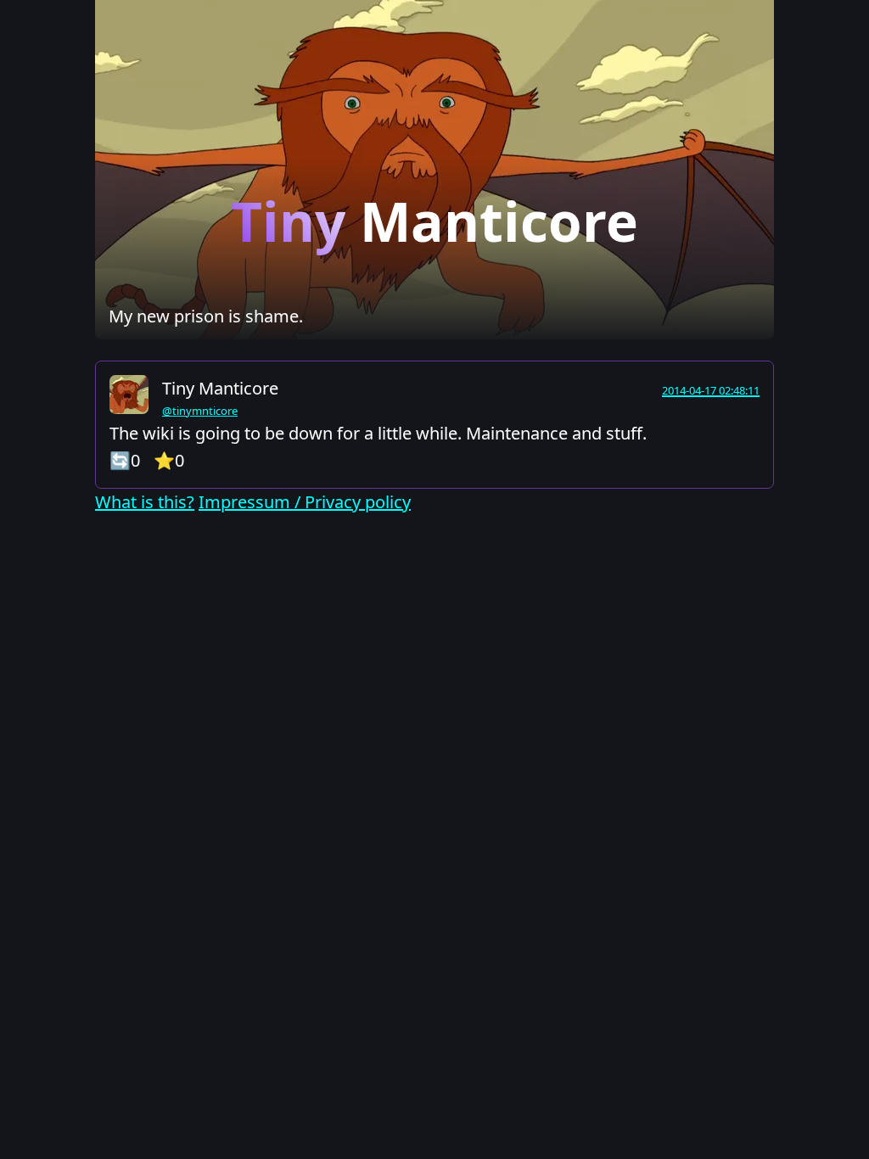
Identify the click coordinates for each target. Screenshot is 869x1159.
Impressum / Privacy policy (305, 501)
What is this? (144, 501)
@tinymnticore (200, 410)
